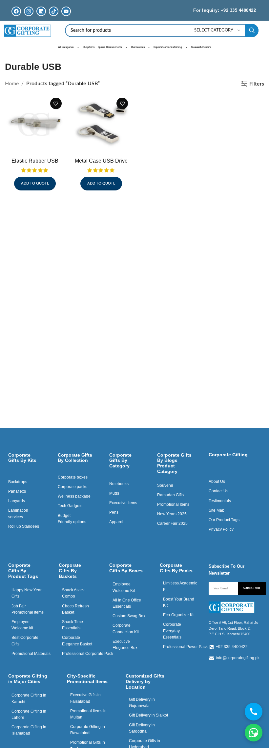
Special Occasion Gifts (110, 47)
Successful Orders (201, 47)
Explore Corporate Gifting (168, 47)
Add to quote (35, 183)
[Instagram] (28, 11)
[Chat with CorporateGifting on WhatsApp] (253, 732)
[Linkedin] (41, 11)
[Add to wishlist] (56, 103)
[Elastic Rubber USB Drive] (35, 124)
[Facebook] (16, 11)
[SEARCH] (252, 30)
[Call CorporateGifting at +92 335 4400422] (253, 711)
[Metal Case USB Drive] (102, 124)
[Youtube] (66, 11)
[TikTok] (53, 11)
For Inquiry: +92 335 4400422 (224, 10)
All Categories (65, 47)
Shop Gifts (88, 47)
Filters (256, 84)
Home (12, 83)
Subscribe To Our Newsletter (226, 570)
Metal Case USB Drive (101, 161)
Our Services (137, 47)
